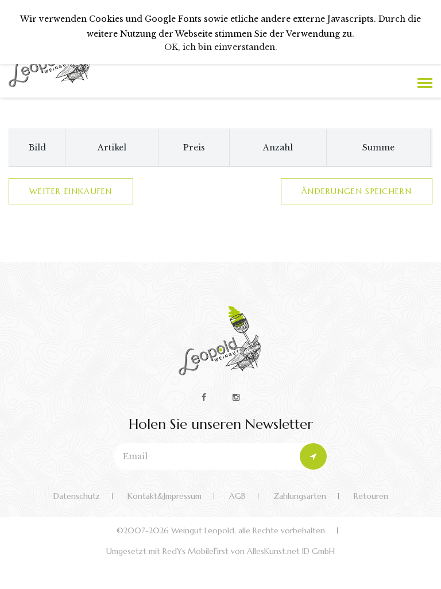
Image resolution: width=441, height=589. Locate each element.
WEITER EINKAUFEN (71, 191)
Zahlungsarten (299, 496)
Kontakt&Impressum (164, 496)
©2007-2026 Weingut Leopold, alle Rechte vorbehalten (221, 530)
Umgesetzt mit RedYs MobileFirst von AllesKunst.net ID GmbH (220, 551)
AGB (237, 496)
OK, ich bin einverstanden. (220, 47)
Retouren (371, 496)
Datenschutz (76, 496)
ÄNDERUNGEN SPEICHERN (356, 191)
